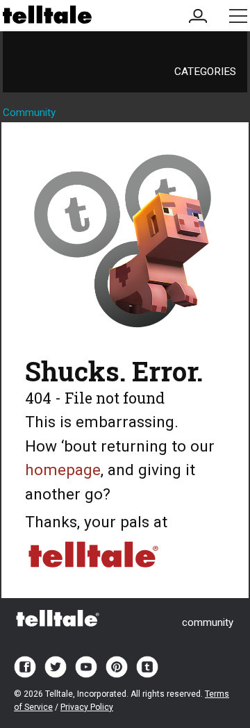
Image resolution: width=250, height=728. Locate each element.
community (207, 622)
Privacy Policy (86, 707)
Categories (205, 71)
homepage (63, 470)
